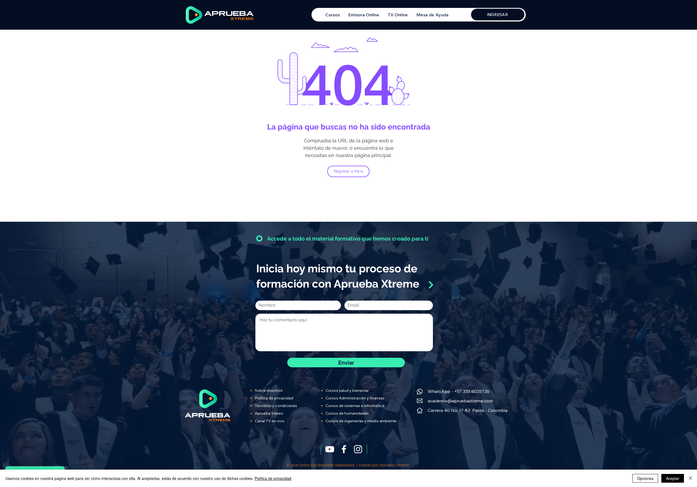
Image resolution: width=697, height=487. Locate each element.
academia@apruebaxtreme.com (460, 400)
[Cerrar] (690, 478)
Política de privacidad (273, 478)
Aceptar (672, 478)
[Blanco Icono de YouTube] (329, 449)
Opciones (645, 478)
